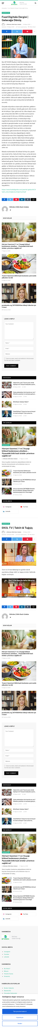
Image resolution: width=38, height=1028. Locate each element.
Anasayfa (4, 8)
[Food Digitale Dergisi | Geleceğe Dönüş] (19, 46)
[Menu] (3, 3)
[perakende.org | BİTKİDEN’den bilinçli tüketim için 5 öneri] (19, 293)
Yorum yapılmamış (22, 27)
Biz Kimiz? (7, 968)
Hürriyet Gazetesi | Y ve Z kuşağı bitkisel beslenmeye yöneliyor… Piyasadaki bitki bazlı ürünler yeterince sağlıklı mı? (17, 246)
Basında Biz (5, 12)
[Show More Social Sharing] (34, 31)
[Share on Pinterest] (27, 31)
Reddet (20, 1023)
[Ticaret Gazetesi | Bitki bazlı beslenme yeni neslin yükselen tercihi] (19, 263)
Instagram (7, 951)
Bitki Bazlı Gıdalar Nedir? (21, 402)
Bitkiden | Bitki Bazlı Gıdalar (14, 24)
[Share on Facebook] (7, 31)
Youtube (6, 954)
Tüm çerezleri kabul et (20, 1011)
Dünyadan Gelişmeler (10, 993)
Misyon (6, 971)
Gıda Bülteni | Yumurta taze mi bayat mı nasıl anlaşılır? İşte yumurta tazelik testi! (24, 413)
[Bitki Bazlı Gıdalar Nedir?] (7, 404)
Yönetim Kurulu (8, 973)
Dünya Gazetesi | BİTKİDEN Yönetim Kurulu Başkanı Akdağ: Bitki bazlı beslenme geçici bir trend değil (24, 490)
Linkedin (6, 957)
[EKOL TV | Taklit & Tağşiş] (19, 554)
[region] (19, 1011)
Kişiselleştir (19, 1017)
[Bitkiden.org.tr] (19, 3)
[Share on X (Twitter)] (17, 31)
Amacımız (7, 976)
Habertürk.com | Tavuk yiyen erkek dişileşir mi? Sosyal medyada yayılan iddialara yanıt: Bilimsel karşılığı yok (24, 384)
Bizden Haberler (9, 988)
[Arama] (35, 3)
